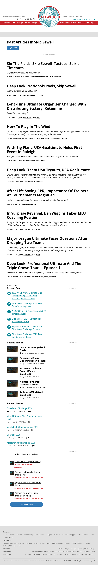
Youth (27, 23)
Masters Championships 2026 (21, 442)
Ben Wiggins (23, 138)
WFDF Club (22, 422)
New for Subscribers (47, 551)
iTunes (88, 554)
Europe (34, 23)
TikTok (66, 554)
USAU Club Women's (39, 387)
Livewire (18, 546)
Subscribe (91, 551)
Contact (19, 535)
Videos (82, 23)
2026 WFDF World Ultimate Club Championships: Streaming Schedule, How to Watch (27, 295)
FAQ (85, 551)
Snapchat (73, 554)
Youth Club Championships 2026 (22, 427)
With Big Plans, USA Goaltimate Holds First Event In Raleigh (44, 149)
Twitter (52, 554)
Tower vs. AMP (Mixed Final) (32, 349)
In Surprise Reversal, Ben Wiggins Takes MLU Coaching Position (46, 215)
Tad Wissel (25, 77)
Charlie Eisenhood (27, 95)
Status (93, 535)
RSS (94, 554)
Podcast (57, 77)
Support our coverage (81, 19)
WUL (81, 549)
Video (11, 546)
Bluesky (59, 554)
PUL (76, 549)
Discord (71, 17)
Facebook (36, 554)
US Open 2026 (13, 434)
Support (79, 551)
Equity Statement (54, 535)
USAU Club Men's (38, 364)
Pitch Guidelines (83, 535)
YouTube (28, 554)
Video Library (8, 537)
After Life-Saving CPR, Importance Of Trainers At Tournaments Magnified (47, 192)
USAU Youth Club (23, 430)
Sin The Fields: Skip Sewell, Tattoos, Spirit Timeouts (43, 65)
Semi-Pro (6, 23)
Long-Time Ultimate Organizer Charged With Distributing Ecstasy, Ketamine (46, 106)
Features (6, 543)
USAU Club (22, 411)
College (20, 23)
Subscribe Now (26, 504)
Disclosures (28, 535)
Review (5, 546)
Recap (88, 543)
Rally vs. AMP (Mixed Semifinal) (31, 393)
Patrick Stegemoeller (42, 77)
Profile (74, 543)
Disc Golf (79, 17)
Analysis (56, 138)
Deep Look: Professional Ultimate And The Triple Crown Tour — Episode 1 (44, 265)
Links (35, 543)
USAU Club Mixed (38, 353)
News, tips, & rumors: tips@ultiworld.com (14, 16)
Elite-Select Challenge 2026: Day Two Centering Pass (27, 305)
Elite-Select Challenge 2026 (20, 408)
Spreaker (81, 554)
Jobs (74, 535)
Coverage (20, 543)
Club (13, 23)
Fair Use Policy (67, 535)
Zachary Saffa (25, 161)
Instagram (45, 554)
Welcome (35, 551)
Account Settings (69, 551)
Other (54, 543)
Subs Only (89, 23)
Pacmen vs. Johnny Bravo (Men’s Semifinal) (30, 371)
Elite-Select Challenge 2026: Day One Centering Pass (27, 335)
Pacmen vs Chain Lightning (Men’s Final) (33, 359)
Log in (93, 19)
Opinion (64, 138)
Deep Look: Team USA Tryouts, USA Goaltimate (48, 169)
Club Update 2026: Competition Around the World (26, 320)
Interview (29, 543)
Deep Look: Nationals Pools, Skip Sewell (41, 86)
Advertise (12, 535)
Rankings (68, 23)
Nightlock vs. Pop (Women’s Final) (30, 383)
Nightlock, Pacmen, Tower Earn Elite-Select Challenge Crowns (27, 328)
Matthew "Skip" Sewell (41, 138)
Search (14, 48)
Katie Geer (23, 204)
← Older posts (12, 285)
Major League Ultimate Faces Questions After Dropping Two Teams (47, 240)
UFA (72, 549)
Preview (67, 543)
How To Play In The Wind (28, 126)
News (62, 23)
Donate (36, 535)
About (65, 17)
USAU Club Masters (23, 446)
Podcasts (76, 23)
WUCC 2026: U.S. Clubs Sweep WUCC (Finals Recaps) (29, 312)
